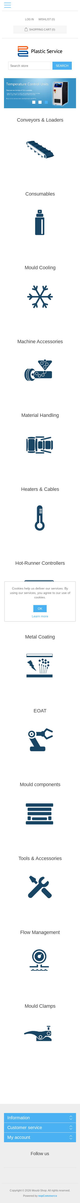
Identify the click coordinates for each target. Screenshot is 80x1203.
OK (40, 608)
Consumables (40, 194)
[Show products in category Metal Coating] (40, 666)
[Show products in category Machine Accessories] (40, 371)
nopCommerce (47, 1195)
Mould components (40, 784)
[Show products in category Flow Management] (40, 962)
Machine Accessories (40, 341)
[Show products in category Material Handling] (40, 445)
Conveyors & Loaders (40, 120)
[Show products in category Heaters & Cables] (40, 518)
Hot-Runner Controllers (40, 563)
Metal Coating (40, 637)
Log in (29, 19)
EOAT (40, 711)
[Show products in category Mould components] (40, 814)
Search (62, 65)
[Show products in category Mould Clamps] (40, 1035)
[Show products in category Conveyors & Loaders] (40, 149)
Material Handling (40, 415)
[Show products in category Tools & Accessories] (40, 888)
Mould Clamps (40, 1006)
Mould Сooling (40, 267)
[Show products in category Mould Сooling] (40, 297)
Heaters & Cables (40, 489)
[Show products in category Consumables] (40, 223)
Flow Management (40, 932)
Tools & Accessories (40, 858)
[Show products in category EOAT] (40, 740)
